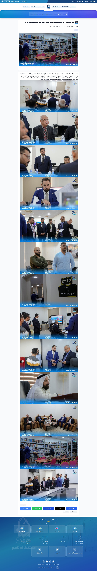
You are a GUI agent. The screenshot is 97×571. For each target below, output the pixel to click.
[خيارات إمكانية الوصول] (2, 1)
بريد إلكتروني (73, 511)
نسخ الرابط (65, 511)
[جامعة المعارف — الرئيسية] (48, 6)
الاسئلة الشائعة (48, 564)
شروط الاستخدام (56, 564)
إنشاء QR (22, 505)
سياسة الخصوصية (41, 564)
